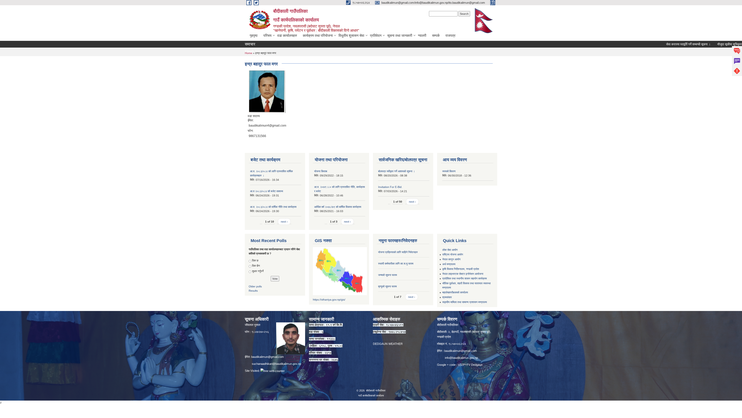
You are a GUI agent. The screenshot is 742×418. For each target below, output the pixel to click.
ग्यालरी (422, 36)
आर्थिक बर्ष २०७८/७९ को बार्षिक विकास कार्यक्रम (337, 206)
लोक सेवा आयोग (450, 249)
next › (284, 221)
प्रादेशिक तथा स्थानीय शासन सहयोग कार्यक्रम (464, 278)
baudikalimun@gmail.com (267, 356)
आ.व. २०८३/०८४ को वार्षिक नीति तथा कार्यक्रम (273, 206)
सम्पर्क (436, 36)
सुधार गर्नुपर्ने (258, 271)
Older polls (255, 286)
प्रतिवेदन (375, 36)
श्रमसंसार (447, 297)
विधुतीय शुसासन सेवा (351, 36)
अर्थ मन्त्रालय (448, 264)
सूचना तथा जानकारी (399, 36)
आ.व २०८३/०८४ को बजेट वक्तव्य (266, 191)
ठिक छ (255, 260)
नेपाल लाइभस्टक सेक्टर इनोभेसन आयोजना (462, 273)
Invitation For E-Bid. (390, 186)
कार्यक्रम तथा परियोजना (318, 36)
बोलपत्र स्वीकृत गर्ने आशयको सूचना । (396, 171)
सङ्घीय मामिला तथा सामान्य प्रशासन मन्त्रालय (464, 302)
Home (248, 53)
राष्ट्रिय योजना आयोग (452, 254)
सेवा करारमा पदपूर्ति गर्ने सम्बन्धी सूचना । (667, 44)
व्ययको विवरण (449, 171)
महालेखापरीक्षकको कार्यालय (455, 292)
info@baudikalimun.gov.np (461, 357)
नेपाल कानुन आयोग (451, 259)
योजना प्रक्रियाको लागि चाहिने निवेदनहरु (398, 252)
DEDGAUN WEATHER (388, 343)
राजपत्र (450, 36)
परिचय (267, 36)
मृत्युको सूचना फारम (387, 286)
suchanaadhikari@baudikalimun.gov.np (276, 363)
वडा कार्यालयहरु (287, 36)
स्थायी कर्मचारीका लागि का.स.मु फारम (395, 263)
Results (253, 290)
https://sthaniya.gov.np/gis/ (329, 299)
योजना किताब (320, 171)
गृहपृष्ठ (254, 36)
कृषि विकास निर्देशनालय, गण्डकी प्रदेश (460, 269)
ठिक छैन (256, 265)
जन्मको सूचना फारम (387, 275)
